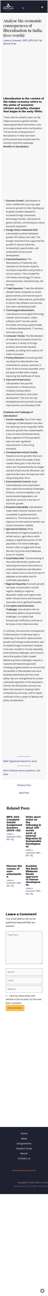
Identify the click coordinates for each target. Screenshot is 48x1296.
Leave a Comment (12, 40)
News (24, 1138)
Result (24, 1153)
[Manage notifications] (42, 1291)
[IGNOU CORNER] (8, 6)
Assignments (24, 1143)
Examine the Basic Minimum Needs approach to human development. (33, 875)
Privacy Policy (25, 1170)
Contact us (24, 1158)
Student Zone (24, 1148)
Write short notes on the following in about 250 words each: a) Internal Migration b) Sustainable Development (33, 831)
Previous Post (24, 785)
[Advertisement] (24, 71)
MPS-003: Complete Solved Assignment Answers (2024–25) (14, 823)
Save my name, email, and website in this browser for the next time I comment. (23, 999)
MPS (25, 40)
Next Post (24, 792)
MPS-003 (33, 40)
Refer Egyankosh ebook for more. (20, 761)
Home (24, 1133)
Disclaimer (16, 1170)
